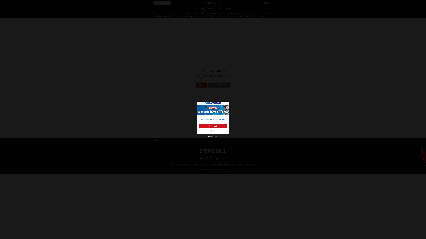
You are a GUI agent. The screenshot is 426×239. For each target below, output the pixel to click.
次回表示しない (213, 137)
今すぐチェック (213, 126)
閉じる (213, 131)
